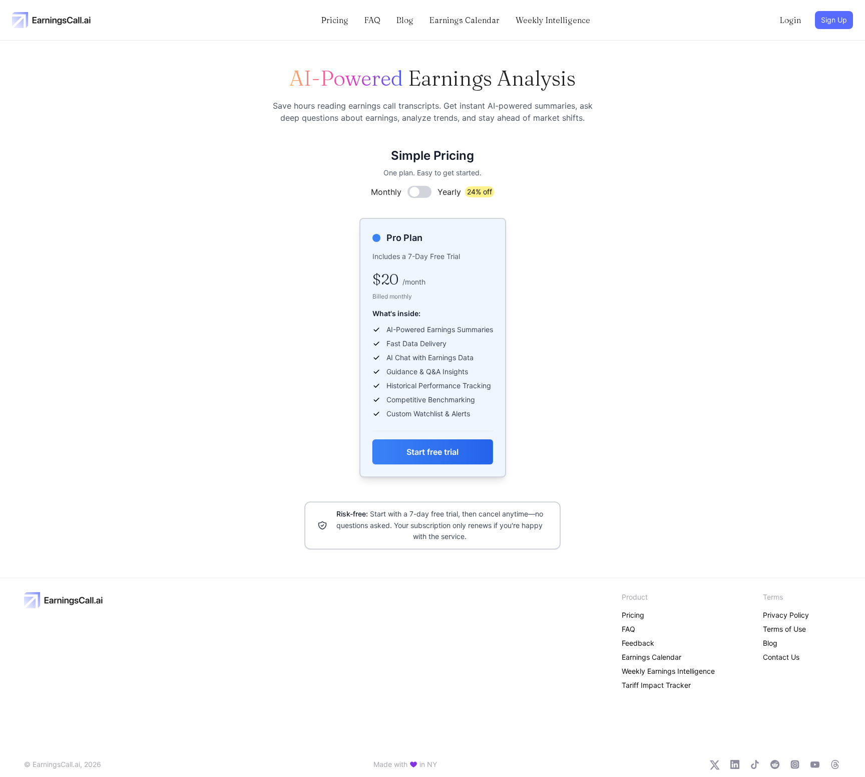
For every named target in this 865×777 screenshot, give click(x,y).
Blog (404, 20)
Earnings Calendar (464, 20)
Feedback (638, 643)
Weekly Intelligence (553, 20)
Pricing (334, 20)
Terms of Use (784, 629)
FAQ (372, 20)
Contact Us (781, 657)
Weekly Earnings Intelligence (668, 671)
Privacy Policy (786, 615)
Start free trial (432, 452)
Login (790, 20)
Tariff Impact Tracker (656, 685)
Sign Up (834, 20)
